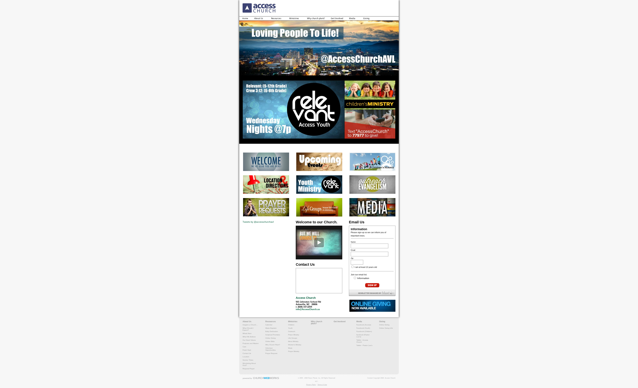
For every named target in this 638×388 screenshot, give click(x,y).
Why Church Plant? (272, 345)
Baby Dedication (271, 331)
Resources (276, 18)
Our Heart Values (249, 340)
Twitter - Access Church (362, 341)
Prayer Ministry (293, 351)
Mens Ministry (293, 341)
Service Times (248, 360)
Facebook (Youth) (363, 328)
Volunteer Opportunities (270, 349)
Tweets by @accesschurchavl (258, 222)
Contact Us (247, 353)
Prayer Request (271, 353)
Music (290, 348)
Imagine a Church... (250, 325)
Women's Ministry (294, 345)
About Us (258, 18)
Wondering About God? (249, 364)
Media (352, 18)
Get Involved (337, 18)
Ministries (294, 18)
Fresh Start (247, 350)
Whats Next (247, 333)
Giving (366, 18)
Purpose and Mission (251, 343)
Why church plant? (316, 18)
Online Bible (270, 341)
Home (245, 18)
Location (246, 357)
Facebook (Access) (363, 325)
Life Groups (292, 338)
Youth (290, 328)
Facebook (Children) (364, 331)
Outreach (291, 331)
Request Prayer (249, 369)
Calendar (268, 325)
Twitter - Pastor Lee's (364, 345)
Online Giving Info (386, 328)
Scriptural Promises (272, 335)
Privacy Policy (311, 385)
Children (291, 325)
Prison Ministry (293, 335)
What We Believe (249, 337)
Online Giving (270, 338)
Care (244, 347)
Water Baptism (270, 328)
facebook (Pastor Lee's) (363, 336)
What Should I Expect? (248, 329)
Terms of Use (322, 385)
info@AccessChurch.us (308, 309)
